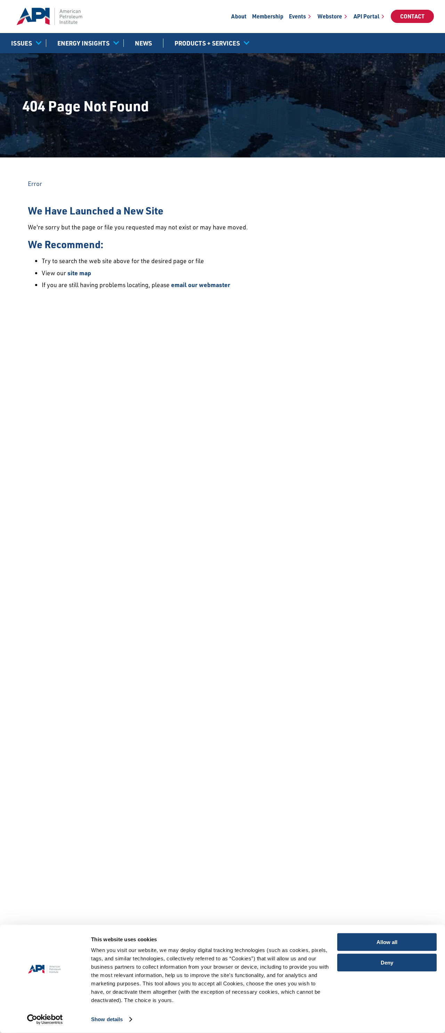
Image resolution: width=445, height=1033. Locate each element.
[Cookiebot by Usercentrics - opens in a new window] (45, 1019)
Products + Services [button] (207, 43)
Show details (107, 1019)
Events (297, 16)
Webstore (329, 16)
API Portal (366, 16)
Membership (267, 16)
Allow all (387, 942)
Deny (387, 962)
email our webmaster (200, 284)
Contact (412, 16)
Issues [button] (21, 43)
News (143, 43)
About (238, 16)
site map (79, 273)
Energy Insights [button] (83, 43)
